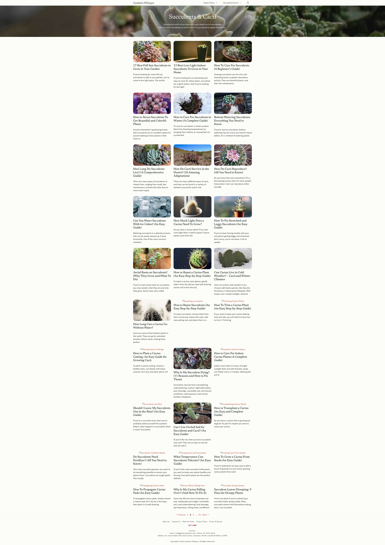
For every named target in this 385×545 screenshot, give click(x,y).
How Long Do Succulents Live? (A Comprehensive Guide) (149, 172)
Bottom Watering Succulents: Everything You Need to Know (232, 121)
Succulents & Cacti (230, 3)
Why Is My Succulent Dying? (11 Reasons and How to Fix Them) (192, 376)
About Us (166, 522)
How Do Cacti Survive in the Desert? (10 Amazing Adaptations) (191, 172)
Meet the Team (188, 522)
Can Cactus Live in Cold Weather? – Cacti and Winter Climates (232, 276)
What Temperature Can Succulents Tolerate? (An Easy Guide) (192, 460)
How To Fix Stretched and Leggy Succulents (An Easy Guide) (230, 224)
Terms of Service (215, 522)
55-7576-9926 (209, 533)
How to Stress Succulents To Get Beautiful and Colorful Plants (150, 121)
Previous (181, 514)
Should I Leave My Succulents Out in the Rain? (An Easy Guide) (151, 412)
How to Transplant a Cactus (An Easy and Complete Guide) (231, 412)
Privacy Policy (201, 522)
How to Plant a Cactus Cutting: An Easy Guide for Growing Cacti (150, 357)
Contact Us (176, 522)
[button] (248, 3)
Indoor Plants (209, 3)
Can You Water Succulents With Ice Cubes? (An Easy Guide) (149, 224)
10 (199, 514)
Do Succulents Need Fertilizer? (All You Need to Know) (150, 460)
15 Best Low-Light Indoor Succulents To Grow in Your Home (191, 69)
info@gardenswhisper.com (185, 533)
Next (205, 514)
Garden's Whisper (143, 3)
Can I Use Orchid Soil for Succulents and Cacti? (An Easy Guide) (190, 431)
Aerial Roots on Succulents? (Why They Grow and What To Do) (152, 276)
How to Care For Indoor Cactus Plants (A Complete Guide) (230, 357)
